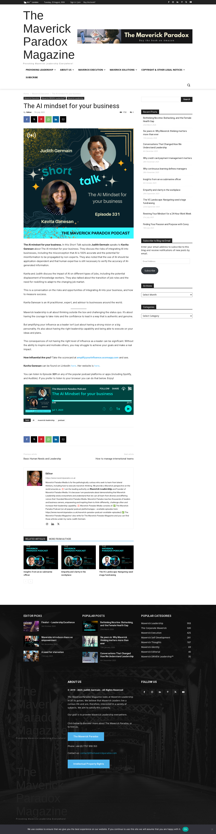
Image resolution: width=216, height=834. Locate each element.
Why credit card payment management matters (167, 158)
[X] (186, 2)
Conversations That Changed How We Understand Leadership (162, 146)
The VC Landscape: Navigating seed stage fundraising (164, 201)
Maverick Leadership (75, 98)
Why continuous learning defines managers (165, 168)
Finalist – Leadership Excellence (58, 622)
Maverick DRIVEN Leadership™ (53, 98)
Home (26, 93)
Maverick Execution (40, 93)
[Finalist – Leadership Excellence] (31, 626)
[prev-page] (26, 581)
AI (33, 420)
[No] (212, 829)
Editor (29, 112)
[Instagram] (173, 2)
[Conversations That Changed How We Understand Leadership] (90, 657)
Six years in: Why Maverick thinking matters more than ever (165, 133)
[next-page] (31, 581)
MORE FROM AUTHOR (60, 539)
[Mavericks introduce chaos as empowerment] (31, 641)
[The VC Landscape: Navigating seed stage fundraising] (116, 557)
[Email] (63, 119)
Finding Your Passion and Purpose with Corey (166, 224)
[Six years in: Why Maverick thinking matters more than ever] (90, 641)
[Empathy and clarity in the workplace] (78, 557)
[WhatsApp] (48, 119)
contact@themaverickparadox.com (98, 753)
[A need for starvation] (31, 656)
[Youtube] (190, 2)
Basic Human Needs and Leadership (42, 458)
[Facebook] (168, 2)
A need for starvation (52, 652)
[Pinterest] (182, 2)
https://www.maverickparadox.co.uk (60, 478)
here (73, 365)
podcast (61, 420)
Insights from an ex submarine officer (162, 179)
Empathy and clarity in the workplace (161, 190)
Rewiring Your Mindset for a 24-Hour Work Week (167, 213)
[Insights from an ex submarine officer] (41, 557)
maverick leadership (46, 420)
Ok (185, 829)
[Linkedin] (177, 2)
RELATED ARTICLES (35, 539)
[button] (188, 85)
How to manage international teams (115, 458)
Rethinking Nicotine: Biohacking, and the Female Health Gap (167, 120)
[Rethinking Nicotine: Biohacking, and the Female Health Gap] (90, 626)
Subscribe (150, 270)
